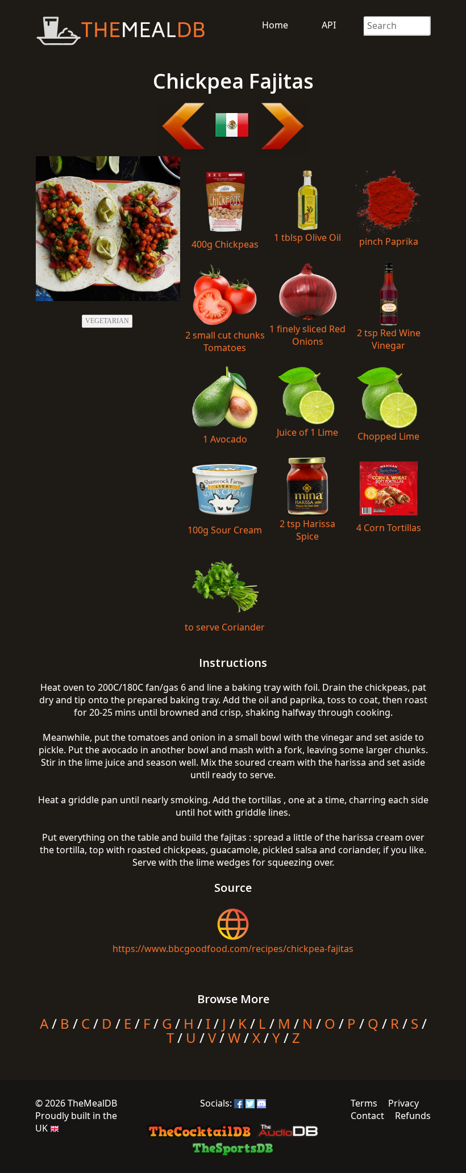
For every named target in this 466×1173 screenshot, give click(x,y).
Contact (367, 1115)
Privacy (403, 1103)
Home (275, 25)
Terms (364, 1103)
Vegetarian (107, 321)
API (329, 25)
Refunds (413, 1115)
